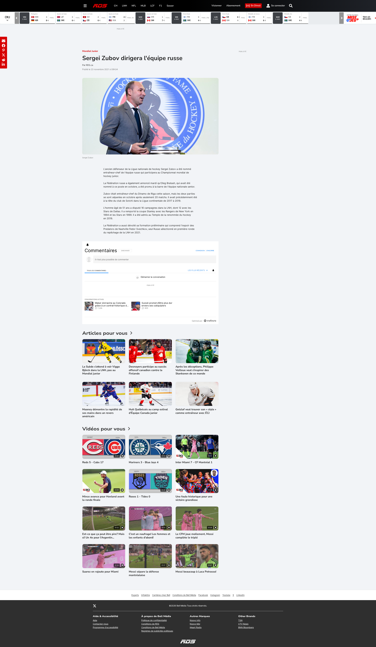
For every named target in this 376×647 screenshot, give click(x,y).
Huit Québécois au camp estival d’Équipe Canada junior (148, 411)
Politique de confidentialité (154, 620)
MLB (143, 5)
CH (115, 5)
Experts (135, 595)
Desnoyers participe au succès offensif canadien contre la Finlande (147, 370)
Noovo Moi (195, 624)
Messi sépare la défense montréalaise (144, 573)
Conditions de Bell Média (184, 595)
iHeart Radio (196, 627)
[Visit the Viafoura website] (210, 320)
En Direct (256, 5)
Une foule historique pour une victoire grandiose (194, 498)
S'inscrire (210, 250)
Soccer (170, 5)
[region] (150, 286)
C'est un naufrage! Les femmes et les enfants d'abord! (149, 535)
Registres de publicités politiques (157, 631)
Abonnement (233, 5)
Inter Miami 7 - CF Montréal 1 (194, 462)
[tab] (96, 270)
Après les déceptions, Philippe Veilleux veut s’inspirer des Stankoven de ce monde (194, 370)
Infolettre (145, 595)
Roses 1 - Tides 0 (139, 496)
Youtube (226, 595)
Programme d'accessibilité (105, 627)
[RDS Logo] (100, 5)
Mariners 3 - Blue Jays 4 (143, 462)
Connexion (200, 250)
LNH (124, 5)
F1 (160, 5)
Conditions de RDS (150, 624)
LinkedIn (240, 595)
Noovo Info (195, 620)
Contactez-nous (100, 624)
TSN (240, 620)
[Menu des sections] (85, 6)
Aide (95, 620)
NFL (134, 5)
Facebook (203, 595)
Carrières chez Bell (161, 595)
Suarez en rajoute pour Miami (100, 571)
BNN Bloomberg (246, 627)
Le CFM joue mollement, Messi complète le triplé (194, 535)
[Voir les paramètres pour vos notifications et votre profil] (87, 245)
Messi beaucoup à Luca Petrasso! (196, 571)
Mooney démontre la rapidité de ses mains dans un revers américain (102, 413)
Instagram (215, 595)
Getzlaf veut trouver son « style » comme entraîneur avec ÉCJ (196, 411)
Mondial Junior (90, 51)
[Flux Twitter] (94, 605)
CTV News (243, 624)
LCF (152, 5)
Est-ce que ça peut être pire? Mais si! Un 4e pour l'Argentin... (103, 535)
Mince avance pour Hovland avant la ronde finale (103, 498)
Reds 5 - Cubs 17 (93, 462)
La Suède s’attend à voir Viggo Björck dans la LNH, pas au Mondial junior (101, 370)
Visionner (217, 5)
